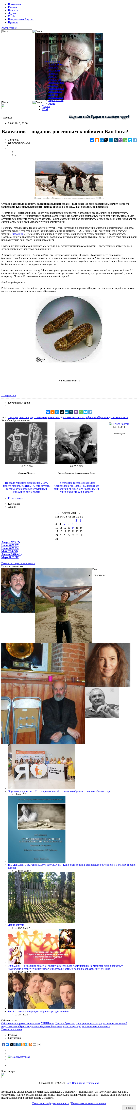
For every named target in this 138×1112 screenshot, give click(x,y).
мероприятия (55, 100)
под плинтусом (38, 417)
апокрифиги (86, 417)
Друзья (46, 106)
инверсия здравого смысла (63, 417)
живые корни (56, 82)
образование (55, 97)
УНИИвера (47, 1023)
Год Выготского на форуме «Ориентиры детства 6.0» (38, 1011)
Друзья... (13, 13)
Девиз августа (16, 924)
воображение (56, 64)
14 (73, 527)
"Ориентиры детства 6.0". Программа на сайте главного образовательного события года (59, 791)
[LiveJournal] (116, 140)
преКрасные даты (104, 417)
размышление (56, 88)
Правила (13, 22)
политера (24, 417)
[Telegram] (135, 140)
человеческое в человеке (96, 1026)
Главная (12, 7)
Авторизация (8, 27)
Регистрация (15, 498)
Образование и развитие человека (20, 1023)
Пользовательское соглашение (88, 1103)
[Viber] (120, 140)
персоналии (55, 91)
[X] (106, 140)
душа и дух (54, 79)
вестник (53, 85)
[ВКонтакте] (92, 140)
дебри (51, 103)
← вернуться (8, 395)
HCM (45, 109)
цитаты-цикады (72, 1026)
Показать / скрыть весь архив (18, 563)
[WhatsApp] (125, 140)
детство (52, 76)
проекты (53, 73)
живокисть (121, 417)
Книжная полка (51, 61)
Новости (13, 10)
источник (17, 233)
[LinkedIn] (111, 140)
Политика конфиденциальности (50, 1103)
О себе (12, 16)
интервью (54, 70)
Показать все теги (11, 1029)
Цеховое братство (65, 1023)
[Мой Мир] (102, 140)
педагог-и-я (8, 1026)
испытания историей (115, 1023)
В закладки (14, 4)
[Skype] (130, 140)
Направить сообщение (21, 19)
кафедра (53, 94)
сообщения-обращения (49, 1026)
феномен (53, 67)
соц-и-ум (13, 417)
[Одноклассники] (97, 140)
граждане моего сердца (89, 1023)
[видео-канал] (3, 108)
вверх (129, 1107)
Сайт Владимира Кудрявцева (82, 1083)
